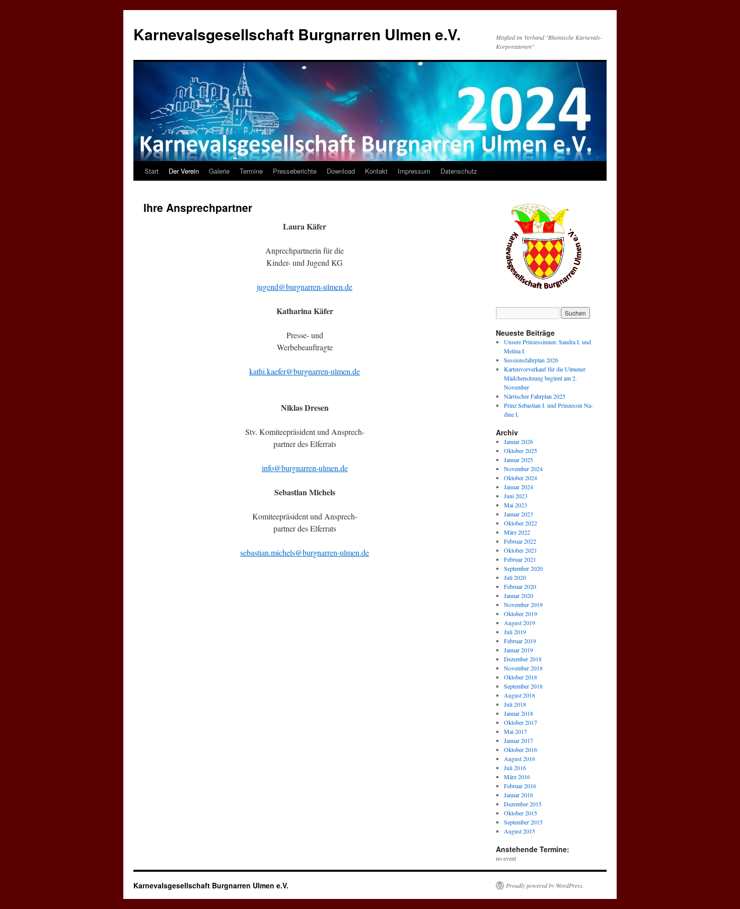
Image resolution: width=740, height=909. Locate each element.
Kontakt (376, 171)
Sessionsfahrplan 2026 (531, 360)
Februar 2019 (520, 641)
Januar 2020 (518, 595)
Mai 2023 (515, 505)
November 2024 (523, 469)
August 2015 (519, 831)
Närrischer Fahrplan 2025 (534, 396)
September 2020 (523, 568)
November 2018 (523, 668)
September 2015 (523, 822)
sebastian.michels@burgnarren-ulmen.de (304, 552)
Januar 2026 (518, 441)
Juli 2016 (515, 768)
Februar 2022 (520, 541)
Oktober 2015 (520, 813)
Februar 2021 (520, 559)
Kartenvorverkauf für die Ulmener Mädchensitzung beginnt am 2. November (544, 378)
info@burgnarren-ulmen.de (305, 468)
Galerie (219, 171)
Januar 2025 (518, 460)
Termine (251, 171)
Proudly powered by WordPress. (545, 885)
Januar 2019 (518, 650)
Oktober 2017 (520, 722)
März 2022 (517, 532)
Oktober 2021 (520, 550)
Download (341, 171)
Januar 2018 (518, 713)
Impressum (414, 171)
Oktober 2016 (520, 749)
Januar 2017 (518, 740)
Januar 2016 (518, 795)
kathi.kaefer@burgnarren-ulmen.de (304, 371)
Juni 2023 (516, 496)
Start (151, 171)
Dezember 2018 (523, 659)
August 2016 (519, 758)
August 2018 (519, 695)
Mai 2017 (515, 731)
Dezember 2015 (523, 804)
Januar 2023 (518, 514)
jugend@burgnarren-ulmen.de (304, 286)
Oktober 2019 (520, 614)
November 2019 (523, 604)
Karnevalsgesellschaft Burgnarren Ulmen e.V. (297, 34)
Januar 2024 (518, 487)
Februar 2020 (520, 586)
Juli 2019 (515, 632)
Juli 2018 (515, 704)
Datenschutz (458, 171)
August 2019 (519, 623)
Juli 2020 (515, 577)
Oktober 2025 (520, 450)
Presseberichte (295, 171)
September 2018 (523, 686)
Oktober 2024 (520, 478)
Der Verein (184, 171)
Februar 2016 (520, 786)
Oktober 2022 (520, 523)
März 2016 (517, 777)
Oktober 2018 (520, 677)
